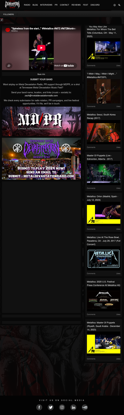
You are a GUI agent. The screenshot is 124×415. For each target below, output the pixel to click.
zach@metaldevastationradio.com (41, 95)
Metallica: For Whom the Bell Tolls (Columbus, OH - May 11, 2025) (102, 33)
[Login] (114, 4)
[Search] (119, 4)
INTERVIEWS (46, 4)
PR (56, 4)
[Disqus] (41, 215)
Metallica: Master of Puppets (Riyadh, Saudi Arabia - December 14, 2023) (103, 326)
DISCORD (95, 4)
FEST (85, 4)
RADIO (27, 4)
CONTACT (64, 4)
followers (8, 14)
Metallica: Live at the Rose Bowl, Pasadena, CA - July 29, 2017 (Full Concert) (103, 241)
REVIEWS (76, 4)
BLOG (35, 4)
